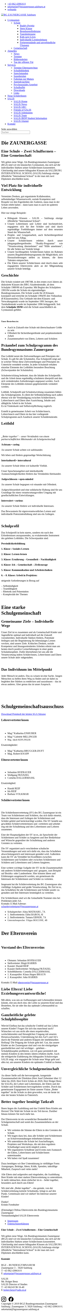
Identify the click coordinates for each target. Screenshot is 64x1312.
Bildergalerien (20, 59)
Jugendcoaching (22, 81)
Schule (17, 23)
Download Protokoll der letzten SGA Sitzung (23, 714)
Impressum (12, 1221)
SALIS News (20, 104)
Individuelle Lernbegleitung (33, 39)
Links (16, 93)
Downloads (19, 90)
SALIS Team (20, 115)
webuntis (11, 9)
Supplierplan (20, 76)
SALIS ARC (20, 107)
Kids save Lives (28, 37)
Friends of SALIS (22, 110)
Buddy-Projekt (27, 25)
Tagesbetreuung (27, 34)
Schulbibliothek (21, 70)
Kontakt (11, 124)
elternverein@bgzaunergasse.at (33, 982)
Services (11, 65)
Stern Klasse (26, 28)
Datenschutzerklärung (18, 1223)
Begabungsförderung (30, 31)
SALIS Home (20, 101)
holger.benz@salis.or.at (14, 1290)
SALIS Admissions (23, 112)
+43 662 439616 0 (16, 3)
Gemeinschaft (20, 48)
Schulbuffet (19, 87)
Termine (18, 56)
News (16, 53)
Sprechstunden (21, 73)
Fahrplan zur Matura (24, 79)
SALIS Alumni (21, 121)
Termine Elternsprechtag (26, 67)
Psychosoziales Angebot (25, 84)
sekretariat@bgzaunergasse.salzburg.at (26, 6)
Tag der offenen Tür (23, 62)
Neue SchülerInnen (16, 95)
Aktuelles (12, 51)
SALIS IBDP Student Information (30, 118)
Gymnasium (13, 20)
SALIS (10, 98)
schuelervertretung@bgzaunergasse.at (19, 906)
